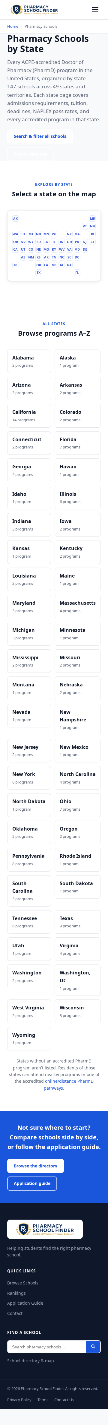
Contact (14, 1323)
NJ (85, 250)
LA (47, 273)
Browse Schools (23, 1292)
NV (23, 250)
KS (39, 266)
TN (54, 266)
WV (62, 258)
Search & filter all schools (41, 144)
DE (86, 258)
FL (78, 281)
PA (78, 250)
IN (62, 250)
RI (93, 242)
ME (93, 226)
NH (93, 234)
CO (31, 258)
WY (31, 250)
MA (78, 242)
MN (47, 242)
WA (15, 242)
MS (55, 273)
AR (46, 266)
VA (70, 258)
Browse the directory (36, 1175)
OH (70, 250)
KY (54, 258)
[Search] (93, 1357)
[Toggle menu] (95, 9)
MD (78, 258)
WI (54, 242)
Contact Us (67, 1416)
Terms (45, 1416)
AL (62, 273)
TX (39, 281)
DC (78, 266)
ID (23, 242)
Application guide (32, 1193)
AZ (23, 266)
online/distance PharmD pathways (65, 1097)
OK (39, 273)
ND (39, 242)
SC (70, 266)
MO (47, 258)
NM (31, 266)
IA (47, 250)
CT (93, 250)
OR (15, 250)
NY (70, 242)
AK (15, 226)
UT (23, 258)
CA (15, 258)
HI (15, 273)
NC (62, 266)
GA (70, 273)
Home (12, 26)
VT (85, 234)
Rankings (16, 1303)
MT (31, 242)
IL (54, 250)
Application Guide (24, 1313)
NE (39, 258)
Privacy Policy (20, 1416)
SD (39, 250)
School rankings (31, 162)
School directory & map (30, 1370)
